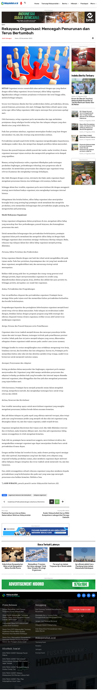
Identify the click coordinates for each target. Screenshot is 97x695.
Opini (3, 24)
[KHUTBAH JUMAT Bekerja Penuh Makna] (75, 138)
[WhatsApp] (57, 501)
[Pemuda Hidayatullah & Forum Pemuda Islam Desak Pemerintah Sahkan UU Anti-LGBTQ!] (75, 147)
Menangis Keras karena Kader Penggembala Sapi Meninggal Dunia (48, 616)
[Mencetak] (51, 501)
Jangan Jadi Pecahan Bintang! (46, 621)
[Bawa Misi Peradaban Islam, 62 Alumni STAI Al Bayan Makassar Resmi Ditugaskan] (75, 126)
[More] (92, 38)
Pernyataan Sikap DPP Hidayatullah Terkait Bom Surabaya (15, 624)
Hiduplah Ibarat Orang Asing (45, 625)
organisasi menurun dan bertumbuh (20, 495)
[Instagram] (84, 595)
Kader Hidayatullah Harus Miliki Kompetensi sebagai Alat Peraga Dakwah (55, 515)
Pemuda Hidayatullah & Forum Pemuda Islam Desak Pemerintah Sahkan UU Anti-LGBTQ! (87, 148)
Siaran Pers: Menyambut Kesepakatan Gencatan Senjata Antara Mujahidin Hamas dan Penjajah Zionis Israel (16, 639)
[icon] (21, 3)
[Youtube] (93, 595)
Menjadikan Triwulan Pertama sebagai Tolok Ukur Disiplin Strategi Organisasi (36, 567)
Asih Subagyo (7, 38)
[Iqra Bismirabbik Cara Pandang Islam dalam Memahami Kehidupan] (84, 554)
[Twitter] (88, 595)
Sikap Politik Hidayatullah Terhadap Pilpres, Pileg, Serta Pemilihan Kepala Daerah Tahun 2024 (15, 617)
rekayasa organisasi (40, 495)
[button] (25, 3)
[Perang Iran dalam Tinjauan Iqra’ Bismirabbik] (60, 554)
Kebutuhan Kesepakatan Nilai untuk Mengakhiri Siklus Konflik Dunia (12, 566)
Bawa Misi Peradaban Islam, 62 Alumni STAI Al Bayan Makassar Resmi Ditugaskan (87, 126)
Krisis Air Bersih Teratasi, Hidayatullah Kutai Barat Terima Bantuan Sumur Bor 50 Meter (83, 102)
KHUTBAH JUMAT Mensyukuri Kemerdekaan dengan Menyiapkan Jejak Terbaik (15, 661)
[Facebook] (79, 595)
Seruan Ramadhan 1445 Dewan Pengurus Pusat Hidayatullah (13, 610)
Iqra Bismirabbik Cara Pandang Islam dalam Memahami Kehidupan (84, 566)
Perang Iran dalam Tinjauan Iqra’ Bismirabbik (60, 565)
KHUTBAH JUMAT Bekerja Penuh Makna (87, 136)
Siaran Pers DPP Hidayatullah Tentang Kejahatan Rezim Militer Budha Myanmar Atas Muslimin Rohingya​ (16, 631)
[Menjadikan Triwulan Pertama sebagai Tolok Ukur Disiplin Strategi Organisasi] (37, 554)
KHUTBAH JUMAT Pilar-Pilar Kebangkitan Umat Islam (13, 680)
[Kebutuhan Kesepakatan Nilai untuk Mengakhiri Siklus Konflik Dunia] (13, 554)
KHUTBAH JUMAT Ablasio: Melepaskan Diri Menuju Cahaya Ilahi (15, 674)
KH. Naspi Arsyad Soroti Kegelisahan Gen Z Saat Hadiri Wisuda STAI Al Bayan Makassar (87, 115)
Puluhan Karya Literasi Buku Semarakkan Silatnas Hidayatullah (16, 514)
